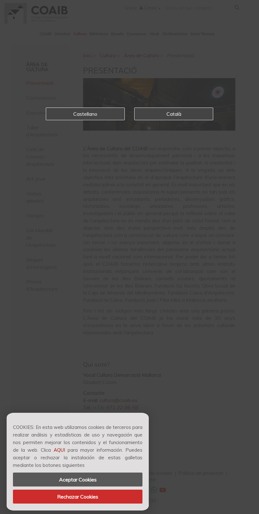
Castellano (85, 114)
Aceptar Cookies (78, 479)
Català (173, 114)
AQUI (59, 450)
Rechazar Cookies (77, 496)
